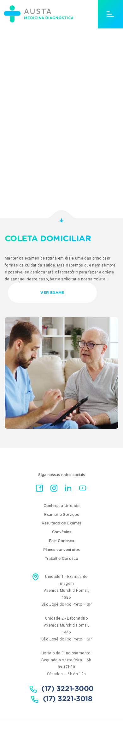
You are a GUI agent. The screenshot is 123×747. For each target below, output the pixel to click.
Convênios (61, 532)
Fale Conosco (61, 541)
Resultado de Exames (62, 523)
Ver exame (52, 293)
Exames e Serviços (61, 515)
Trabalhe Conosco (61, 558)
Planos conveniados (61, 550)
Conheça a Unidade (61, 506)
